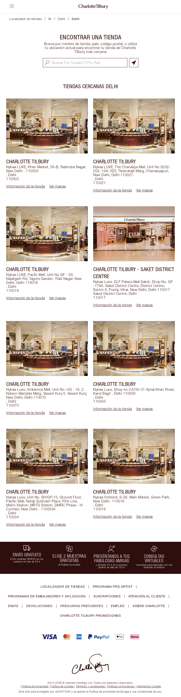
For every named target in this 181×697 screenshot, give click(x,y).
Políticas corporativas (120, 686)
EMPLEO (118, 606)
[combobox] (85, 62)
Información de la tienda (25, 186)
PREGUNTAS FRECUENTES (81, 606)
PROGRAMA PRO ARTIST (112, 586)
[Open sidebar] (12, 6)
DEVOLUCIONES (39, 606)
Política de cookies (62, 686)
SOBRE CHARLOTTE (149, 606)
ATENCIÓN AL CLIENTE (146, 596)
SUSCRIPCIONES (107, 596)
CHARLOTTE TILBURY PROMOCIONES (90, 615)
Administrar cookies (148, 686)
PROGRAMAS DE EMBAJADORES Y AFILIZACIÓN (47, 596)
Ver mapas (57, 186)
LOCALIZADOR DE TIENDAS (63, 586)
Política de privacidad (35, 686)
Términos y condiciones (90, 686)
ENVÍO (13, 606)
